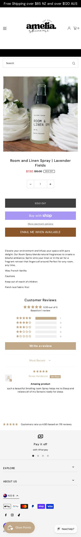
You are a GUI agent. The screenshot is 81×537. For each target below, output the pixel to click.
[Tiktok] (19, 515)
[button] (24, 318)
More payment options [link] (40, 223)
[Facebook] (6, 515)
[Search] (73, 63)
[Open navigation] (11, 28)
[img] (40, 371)
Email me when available (40, 232)
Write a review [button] (40, 346)
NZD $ (11, 495)
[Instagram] (12, 515)
